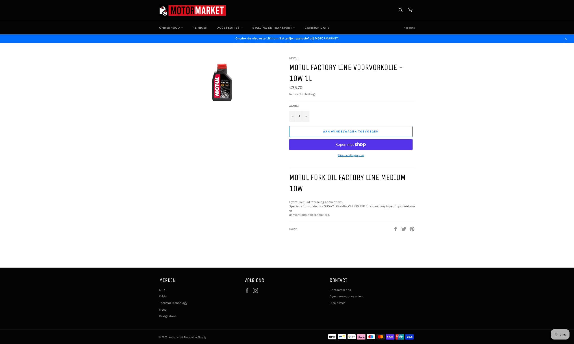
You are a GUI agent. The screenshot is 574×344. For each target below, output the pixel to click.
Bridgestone (167, 316)
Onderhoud (170, 28)
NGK (162, 290)
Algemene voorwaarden (346, 296)
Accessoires (229, 28)
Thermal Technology (173, 303)
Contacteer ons (340, 290)
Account (409, 27)
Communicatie (317, 28)
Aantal (294, 106)
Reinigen (200, 28)
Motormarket (175, 337)
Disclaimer (337, 303)
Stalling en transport (272, 28)
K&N (162, 296)
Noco (163, 310)
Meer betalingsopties (351, 155)
